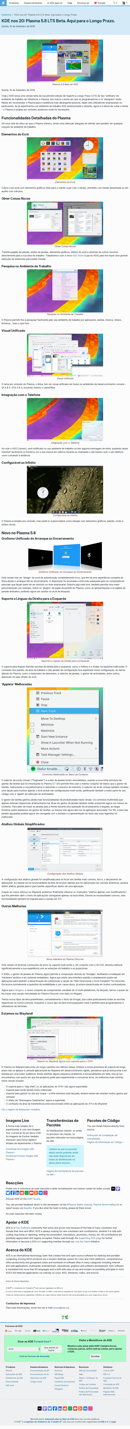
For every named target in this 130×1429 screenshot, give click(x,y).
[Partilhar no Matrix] (113, 1188)
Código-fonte (36, 1382)
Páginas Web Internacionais (109, 1393)
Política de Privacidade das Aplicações (88, 1393)
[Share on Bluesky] (8, 1192)
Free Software (22, 1227)
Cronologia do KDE (111, 1384)
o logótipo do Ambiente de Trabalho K (43, 1422)
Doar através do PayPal (51, 1349)
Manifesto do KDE (111, 1388)
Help (81, 1374)
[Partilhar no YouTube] (31, 1192)
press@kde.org (61, 1307)
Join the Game (82, 1241)
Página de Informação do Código (104, 1142)
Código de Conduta (87, 1384)
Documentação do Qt (39, 1374)
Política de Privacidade (88, 1388)
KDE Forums (33, 1199)
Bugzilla (27, 1208)
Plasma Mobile (12, 1382)
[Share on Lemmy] (27, 1192)
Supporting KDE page (90, 1238)
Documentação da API (39, 1370)
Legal (113, 1422)
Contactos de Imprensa (65, 1382)
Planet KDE (59, 1378)
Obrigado (59, 1389)
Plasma (9, 1370)
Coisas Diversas (61, 1385)
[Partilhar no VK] (41, 1192)
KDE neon (10, 1385)
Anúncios (6, 14)
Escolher (95, 1356)
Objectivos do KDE (38, 1378)
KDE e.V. (106, 1374)
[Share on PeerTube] (36, 1192)
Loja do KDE (108, 1370)
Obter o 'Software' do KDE (88, 1379)
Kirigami (19, 990)
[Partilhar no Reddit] (22, 1192)
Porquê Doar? (42, 1341)
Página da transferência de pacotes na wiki (65, 1173)
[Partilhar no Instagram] (45, 1192)
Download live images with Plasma (20, 1151)
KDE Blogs (59, 1374)
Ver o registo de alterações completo (21, 1109)
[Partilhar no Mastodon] (118, 1188)
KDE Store (78, 255)
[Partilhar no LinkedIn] (17, 1192)
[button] (115, 3)
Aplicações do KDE (14, 1374)
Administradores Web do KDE (59, 1419)
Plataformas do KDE (14, 1378)
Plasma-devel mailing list (106, 1204)
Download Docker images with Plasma (22, 1158)
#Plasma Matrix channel (79, 1204)
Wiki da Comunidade (88, 1370)
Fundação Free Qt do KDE (112, 1379)
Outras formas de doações (34, 1356)
